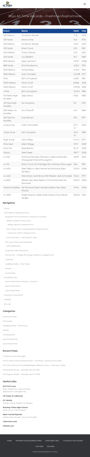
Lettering (9, 259)
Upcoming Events (12, 286)
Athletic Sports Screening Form (20, 224)
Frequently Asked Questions (16, 250)
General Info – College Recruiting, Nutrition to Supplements (29, 255)
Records (7, 304)
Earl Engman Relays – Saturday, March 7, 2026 (21, 374)
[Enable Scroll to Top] (85, 452)
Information (8, 321)
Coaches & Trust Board (13, 295)
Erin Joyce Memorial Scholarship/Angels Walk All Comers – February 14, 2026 (34, 365)
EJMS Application (13, 246)
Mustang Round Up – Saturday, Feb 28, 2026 (21, 370)
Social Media (10, 273)
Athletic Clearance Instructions (18, 221)
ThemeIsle (53, 452)
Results (8, 268)
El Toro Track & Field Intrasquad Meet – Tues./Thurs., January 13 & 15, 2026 (32, 361)
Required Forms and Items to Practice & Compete (26, 217)
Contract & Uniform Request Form (22, 233)
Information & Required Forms (16, 213)
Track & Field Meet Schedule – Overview (21, 281)
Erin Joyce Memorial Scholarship (18, 242)
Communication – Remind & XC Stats (21, 237)
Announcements (10, 317)
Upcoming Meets (12, 290)
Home (6, 208)
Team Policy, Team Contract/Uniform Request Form (27, 229)
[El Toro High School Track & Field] (8, 4)
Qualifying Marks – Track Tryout (17, 264)
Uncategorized (9, 335)
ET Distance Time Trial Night (14, 356)
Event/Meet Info (10, 277)
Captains (7, 299)
